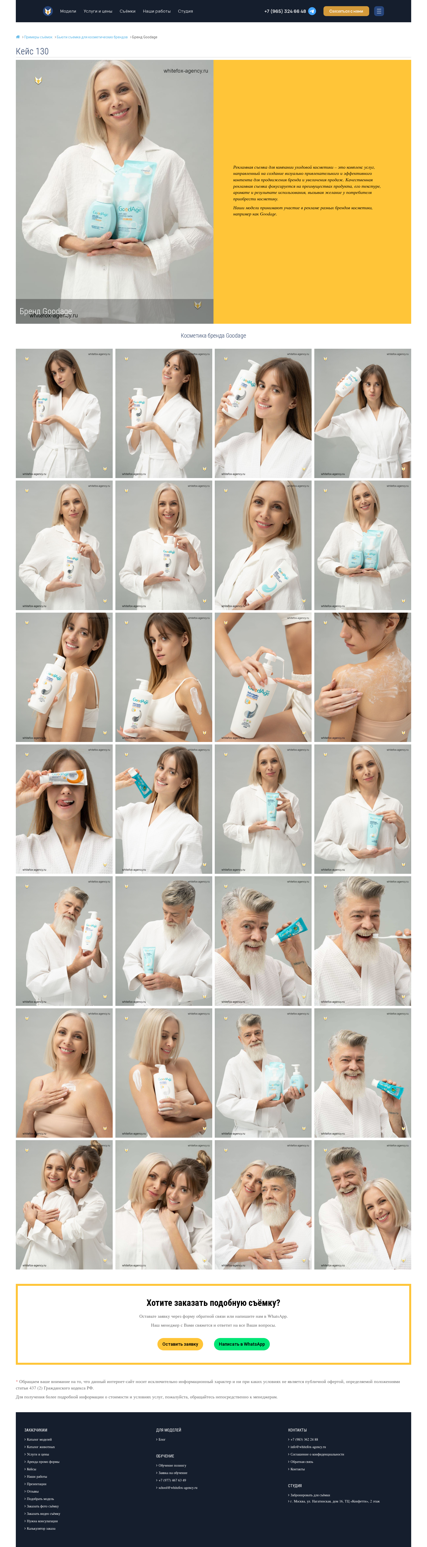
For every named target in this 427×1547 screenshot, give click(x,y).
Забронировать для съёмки (310, 1495)
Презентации (36, 1483)
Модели (68, 11)
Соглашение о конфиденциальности (317, 1454)
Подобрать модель (40, 1498)
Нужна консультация (42, 1521)
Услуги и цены (98, 11)
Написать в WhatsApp (242, 1344)
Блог (162, 1439)
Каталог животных (41, 1446)
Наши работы (157, 11)
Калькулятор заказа (41, 1528)
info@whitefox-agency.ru (308, 1446)
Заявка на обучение (173, 1472)
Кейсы (31, 1469)
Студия (185, 11)
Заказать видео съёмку (43, 1513)
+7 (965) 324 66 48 (285, 11)
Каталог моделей (39, 1439)
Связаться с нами (346, 11)
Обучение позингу (172, 1465)
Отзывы (33, 1491)
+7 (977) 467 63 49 (172, 1480)
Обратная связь (302, 1461)
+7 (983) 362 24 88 (304, 1439)
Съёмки (128, 11)
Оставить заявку (180, 1344)
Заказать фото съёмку (43, 1506)
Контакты (298, 1469)
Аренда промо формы (43, 1461)
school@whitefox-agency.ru (178, 1487)
